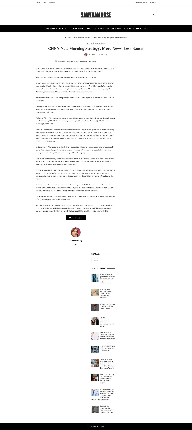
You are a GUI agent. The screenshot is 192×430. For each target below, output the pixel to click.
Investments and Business (96, 43)
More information (75, 218)
